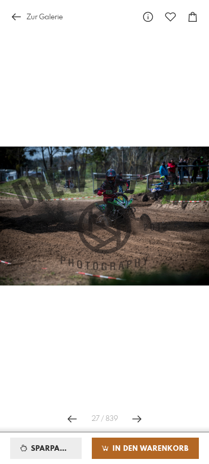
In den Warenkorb (149, 448)
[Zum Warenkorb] (193, 17)
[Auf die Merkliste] (170, 17)
